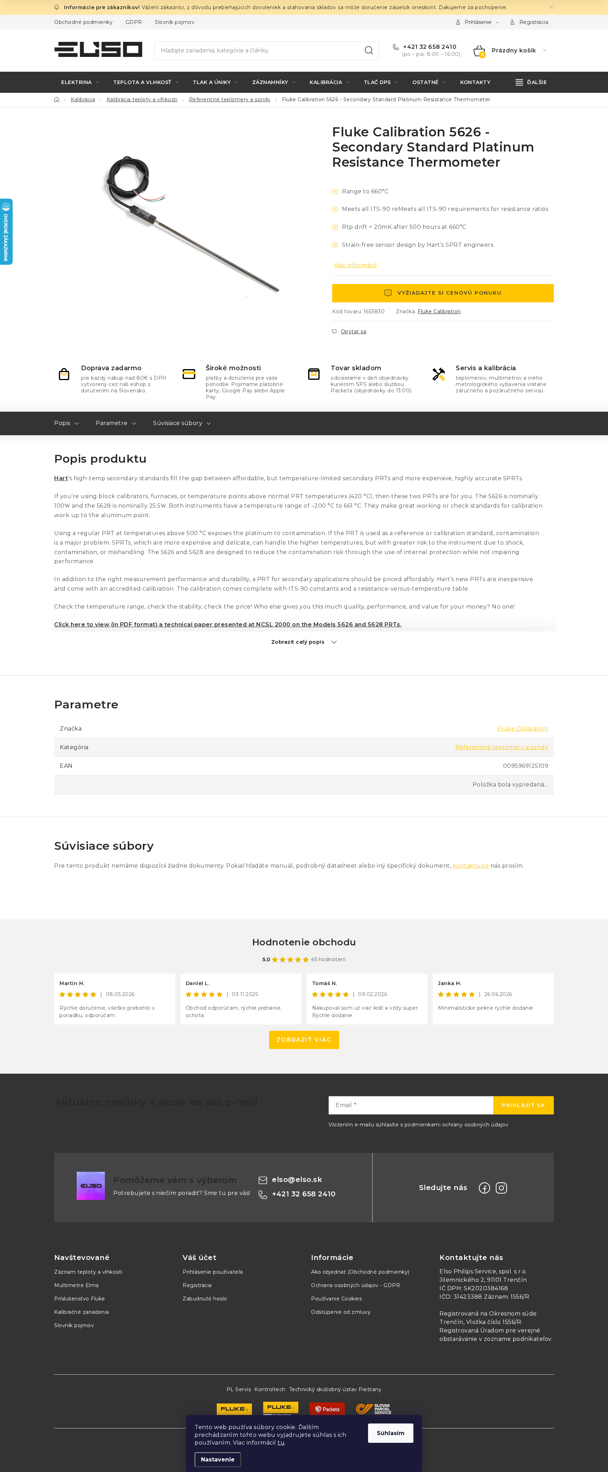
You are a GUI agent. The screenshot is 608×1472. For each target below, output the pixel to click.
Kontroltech (270, 1389)
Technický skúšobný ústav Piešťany (335, 1389)
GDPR (134, 22)
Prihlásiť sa (523, 1105)
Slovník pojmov (175, 22)
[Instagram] (501, 1188)
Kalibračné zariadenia (81, 1312)
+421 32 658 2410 (429, 47)
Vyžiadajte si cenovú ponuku (450, 293)
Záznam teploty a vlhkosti (88, 1272)
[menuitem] (80, 82)
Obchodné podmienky (83, 22)
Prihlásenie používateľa (213, 1272)
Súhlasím (391, 1433)
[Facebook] (484, 1188)
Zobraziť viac (304, 1039)
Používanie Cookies (336, 1299)
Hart (61, 478)
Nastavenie (218, 1459)
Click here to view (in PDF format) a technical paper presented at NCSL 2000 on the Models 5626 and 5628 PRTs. (228, 624)
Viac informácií (355, 265)
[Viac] (531, 82)
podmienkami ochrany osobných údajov (457, 1124)
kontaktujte (471, 865)
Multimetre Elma (76, 1285)
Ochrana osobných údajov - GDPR (355, 1285)
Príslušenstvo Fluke (79, 1299)
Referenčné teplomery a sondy (501, 747)
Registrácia (534, 22)
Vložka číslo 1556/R (493, 1322)
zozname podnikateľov (518, 1339)
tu (281, 1442)
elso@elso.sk (297, 1179)
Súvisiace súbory (177, 423)
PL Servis (239, 1389)
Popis (62, 423)
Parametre (112, 423)
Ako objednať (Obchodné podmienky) (360, 1272)
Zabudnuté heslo (205, 1299)
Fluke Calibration (439, 311)
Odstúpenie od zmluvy (340, 1312)
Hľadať (369, 50)
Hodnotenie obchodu (304, 942)
